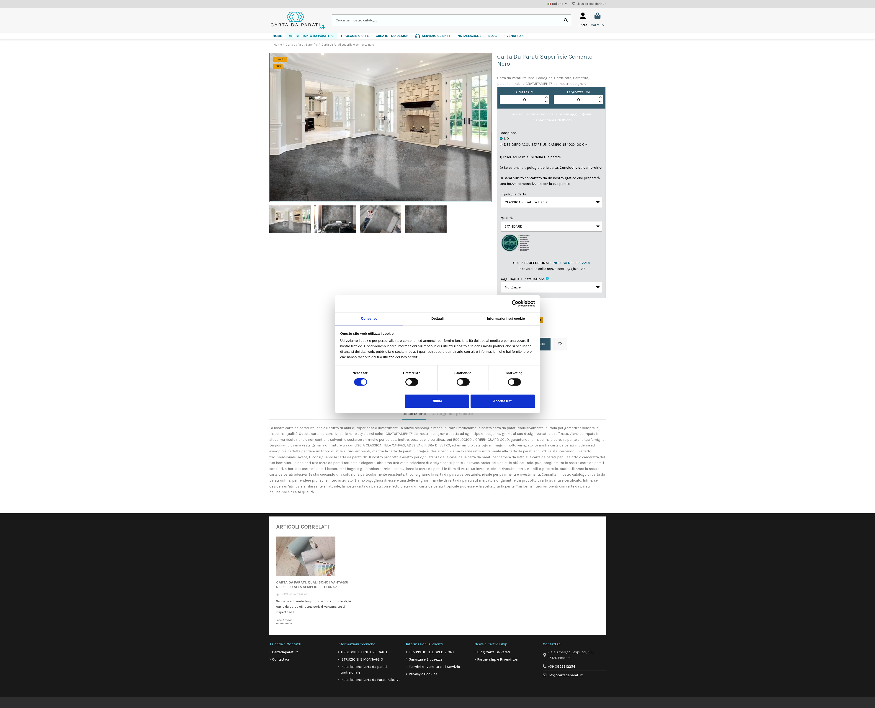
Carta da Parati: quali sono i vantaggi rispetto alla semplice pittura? (312, 584)
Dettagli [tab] (437, 318)
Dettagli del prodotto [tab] (452, 413)
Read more (284, 620)
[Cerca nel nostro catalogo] (565, 20)
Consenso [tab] (369, 318)
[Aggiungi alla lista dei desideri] (560, 344)
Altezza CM (524, 92)
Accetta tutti (502, 401)
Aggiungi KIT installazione (523, 279)
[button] (311, 36)
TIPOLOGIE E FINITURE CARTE (364, 652)
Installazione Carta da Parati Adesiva (370, 679)
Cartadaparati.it (285, 652)
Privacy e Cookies (423, 674)
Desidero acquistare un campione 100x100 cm (546, 144)
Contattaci (280, 659)
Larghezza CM (578, 92)
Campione (508, 133)
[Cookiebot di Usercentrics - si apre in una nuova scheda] (515, 303)
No (506, 138)
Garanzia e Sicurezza (426, 659)
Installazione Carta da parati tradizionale (363, 669)
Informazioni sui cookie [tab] (506, 318)
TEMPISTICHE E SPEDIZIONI (431, 652)
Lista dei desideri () (591, 4)
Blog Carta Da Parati (493, 652)
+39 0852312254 (561, 666)
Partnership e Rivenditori (497, 659)
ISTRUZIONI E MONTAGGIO (361, 659)
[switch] (411, 382)
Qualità (507, 218)
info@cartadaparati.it (565, 675)
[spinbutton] (524, 99)
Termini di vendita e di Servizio (434, 666)
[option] (314, 583)
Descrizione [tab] (414, 413)
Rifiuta (437, 401)
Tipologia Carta (513, 194)
